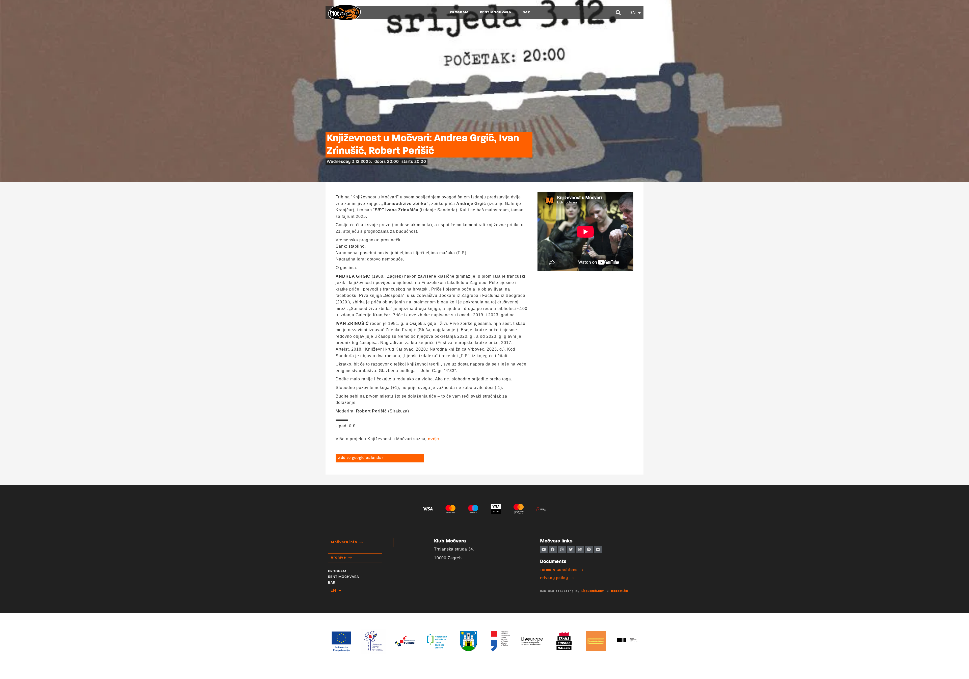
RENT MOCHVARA (495, 12)
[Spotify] (589, 549)
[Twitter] (571, 549)
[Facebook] (553, 549)
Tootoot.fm (619, 591)
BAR (526, 12)
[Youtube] (544, 549)
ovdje (433, 439)
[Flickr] (598, 549)
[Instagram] (562, 549)
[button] (618, 12)
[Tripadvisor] (580, 549)
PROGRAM (459, 12)
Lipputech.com (593, 591)
